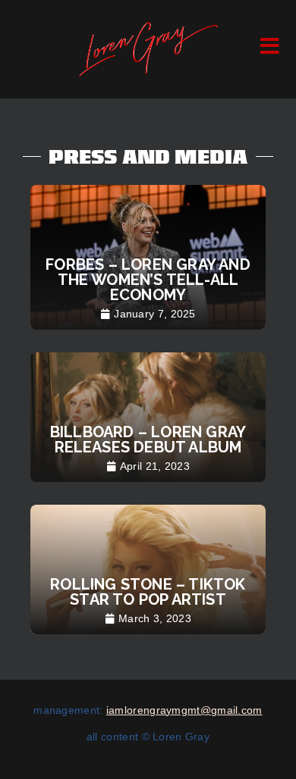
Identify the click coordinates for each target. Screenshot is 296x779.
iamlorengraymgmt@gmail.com (184, 710)
